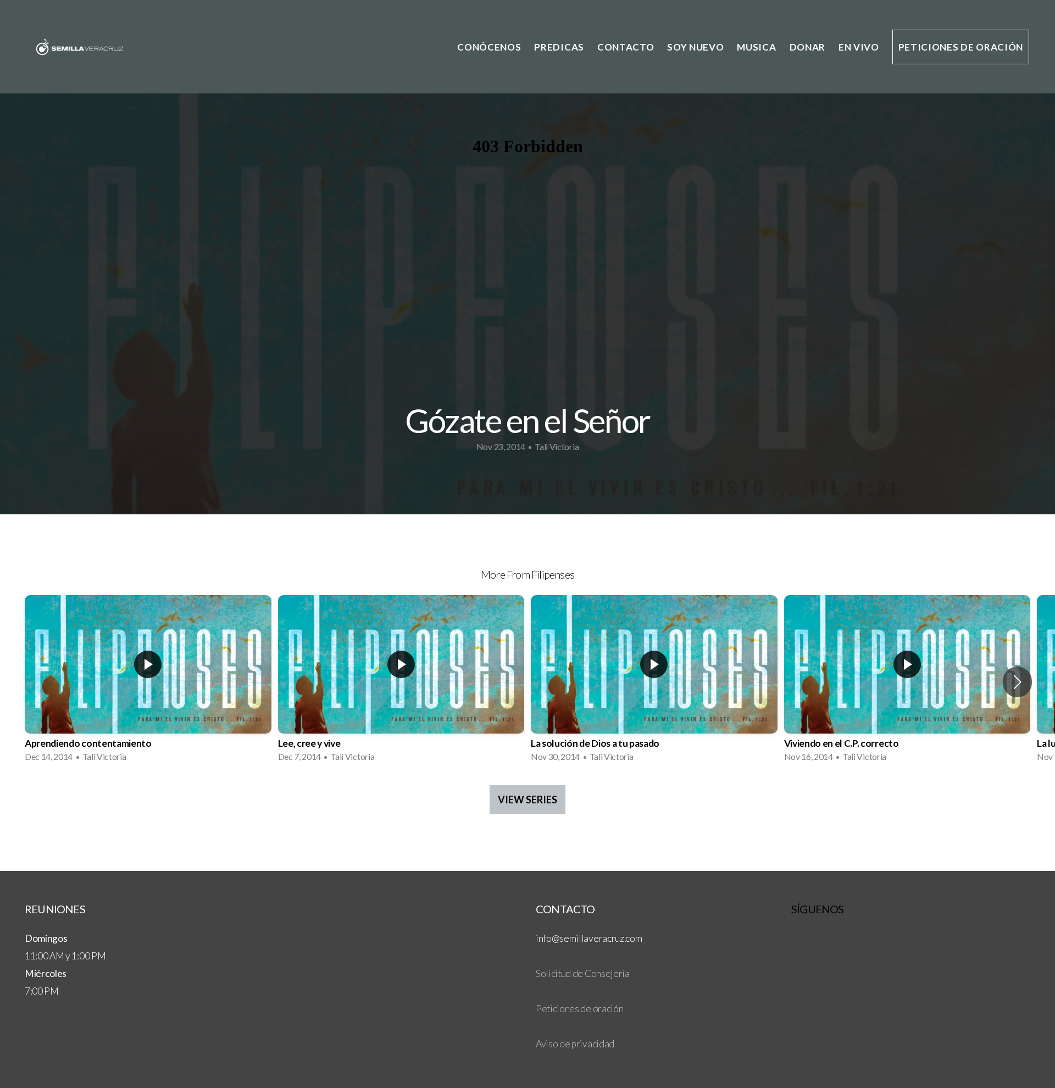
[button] (1017, 682)
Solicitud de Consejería (583, 973)
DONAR (807, 47)
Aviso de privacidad (575, 1044)
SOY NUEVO (695, 47)
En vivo (859, 47)
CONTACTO (625, 47)
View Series (527, 799)
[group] (148, 682)
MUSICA (756, 47)
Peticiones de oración (960, 47)
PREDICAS (559, 47)
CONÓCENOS (489, 47)
